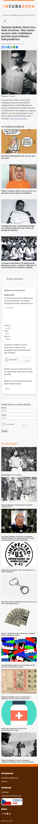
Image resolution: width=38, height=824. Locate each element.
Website (7, 336)
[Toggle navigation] (5, 21)
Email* (6, 331)
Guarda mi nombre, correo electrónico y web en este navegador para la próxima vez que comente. (17, 349)
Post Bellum (5, 792)
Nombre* (7, 325)
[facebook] (2, 813)
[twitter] (5, 813)
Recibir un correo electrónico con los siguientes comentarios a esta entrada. (18, 371)
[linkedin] (10, 813)
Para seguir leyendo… (19, 118)
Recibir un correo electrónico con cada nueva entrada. (18, 382)
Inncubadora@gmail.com (9, 778)
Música (9, 44)
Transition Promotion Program (11, 796)
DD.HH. (3, 44)
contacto (4, 781)
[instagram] (7, 813)
